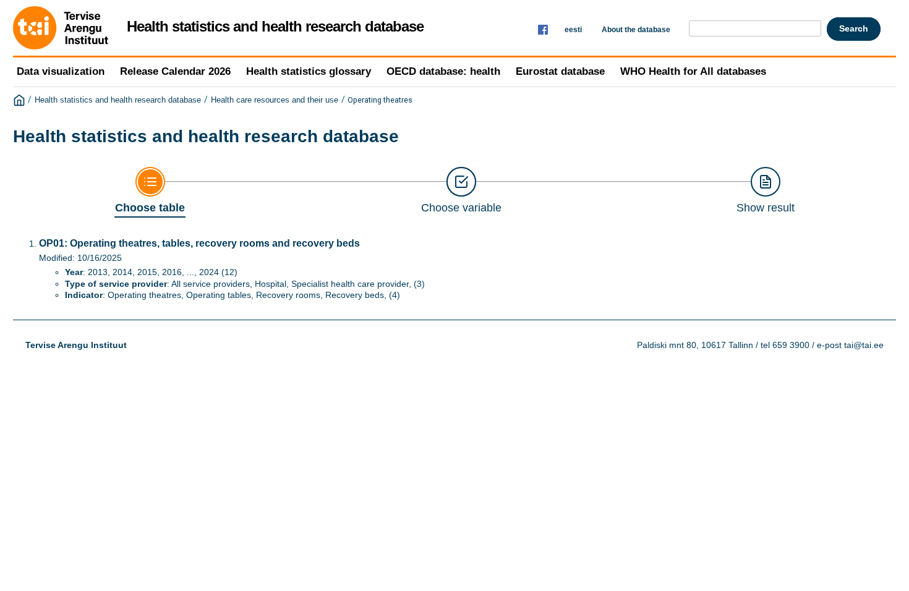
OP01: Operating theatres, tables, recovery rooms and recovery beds (199, 243)
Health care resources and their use (274, 100)
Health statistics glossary (308, 71)
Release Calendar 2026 (175, 71)
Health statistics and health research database (118, 100)
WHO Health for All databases (693, 71)
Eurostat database (560, 71)
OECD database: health (443, 71)
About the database (636, 29)
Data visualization (61, 71)
